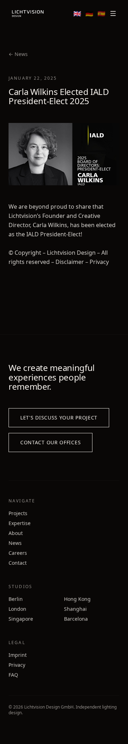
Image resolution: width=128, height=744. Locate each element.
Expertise (20, 523)
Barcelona (76, 618)
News (15, 543)
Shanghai (75, 608)
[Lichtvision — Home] (28, 13)
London (17, 608)
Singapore (21, 618)
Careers (18, 552)
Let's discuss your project (58, 417)
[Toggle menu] (113, 13)
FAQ (13, 674)
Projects (18, 513)
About (16, 533)
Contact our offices (50, 442)
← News (18, 54)
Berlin (16, 599)
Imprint (18, 655)
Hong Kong (77, 599)
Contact (18, 562)
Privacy (17, 664)
